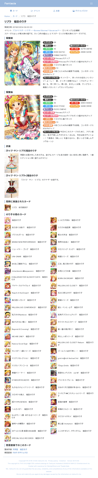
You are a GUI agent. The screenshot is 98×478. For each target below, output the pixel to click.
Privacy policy (53, 461)
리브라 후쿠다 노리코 (20, 453)
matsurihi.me (42, 461)
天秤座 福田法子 (20, 449)
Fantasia (10, 3)
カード (15, 16)
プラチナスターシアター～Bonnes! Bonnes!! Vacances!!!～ (37, 30)
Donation (62, 461)
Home (7, 16)
